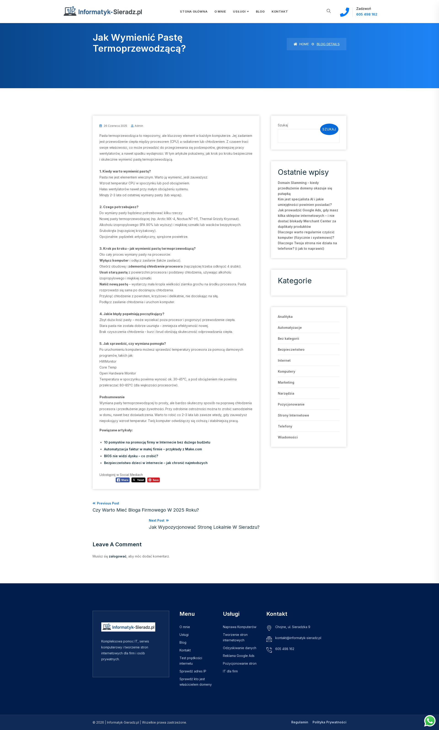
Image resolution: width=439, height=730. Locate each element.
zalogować (117, 556)
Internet (284, 360)
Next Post (204, 524)
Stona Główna (193, 11)
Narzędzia (286, 393)
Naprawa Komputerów (239, 627)
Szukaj (283, 125)
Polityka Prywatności (329, 722)
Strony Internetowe (293, 415)
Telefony (285, 426)
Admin (139, 125)
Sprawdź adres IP (192, 671)
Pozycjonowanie (291, 404)
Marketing (286, 382)
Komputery (286, 371)
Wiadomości (288, 437)
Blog (260, 11)
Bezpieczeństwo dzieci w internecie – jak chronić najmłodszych (156, 463)
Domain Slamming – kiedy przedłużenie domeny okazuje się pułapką (305, 188)
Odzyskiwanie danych (239, 648)
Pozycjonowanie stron (240, 663)
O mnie (184, 627)
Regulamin (299, 722)
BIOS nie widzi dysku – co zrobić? (131, 456)
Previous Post (146, 507)
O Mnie (220, 11)
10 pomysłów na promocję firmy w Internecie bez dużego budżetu (157, 442)
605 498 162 (366, 14)
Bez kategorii (288, 338)
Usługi (239, 11)
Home (303, 44)
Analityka (285, 317)
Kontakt (280, 11)
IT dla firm (230, 671)
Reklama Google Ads (238, 656)
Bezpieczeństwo (291, 349)
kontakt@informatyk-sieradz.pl (298, 638)
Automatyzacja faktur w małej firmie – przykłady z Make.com (153, 449)
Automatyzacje (290, 327)
